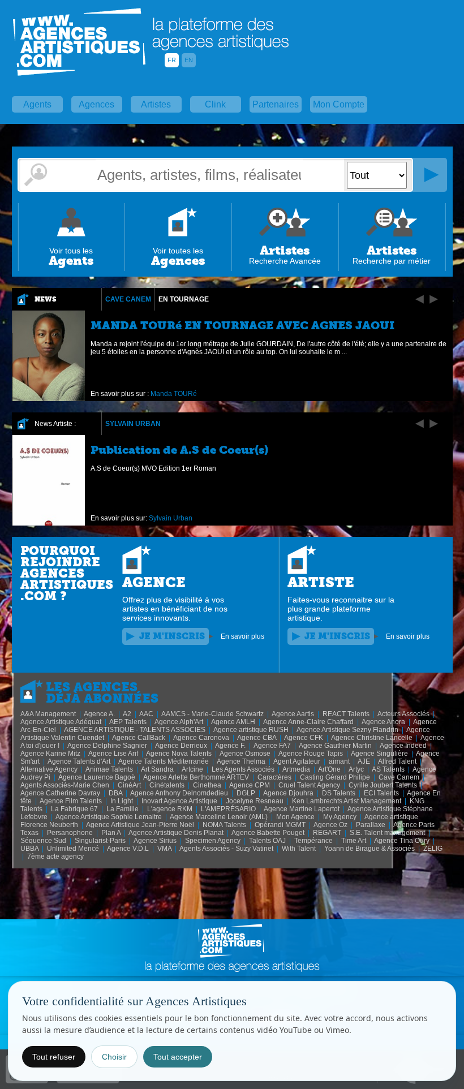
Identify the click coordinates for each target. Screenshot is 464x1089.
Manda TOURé (174, 394)
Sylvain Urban (133, 424)
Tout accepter (177, 1056)
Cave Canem (128, 299)
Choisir (114, 1056)
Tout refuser (53, 1056)
